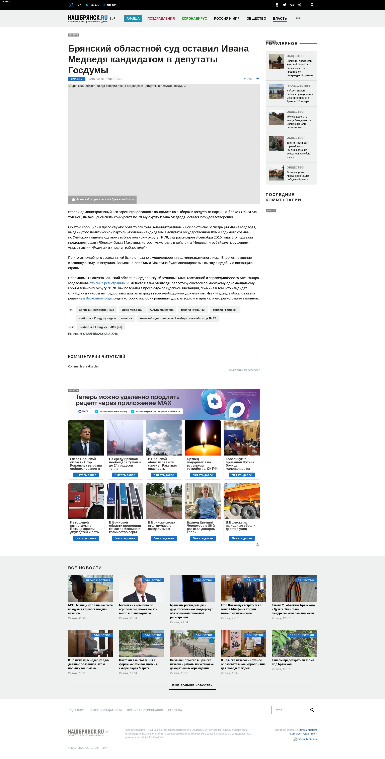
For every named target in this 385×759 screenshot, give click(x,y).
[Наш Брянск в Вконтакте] (292, 5)
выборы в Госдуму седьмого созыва (105, 318)
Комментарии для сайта (244, 370)
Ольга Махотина (161, 309)
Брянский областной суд (96, 309)
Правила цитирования (145, 710)
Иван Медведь (132, 309)
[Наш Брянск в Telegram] (299, 5)
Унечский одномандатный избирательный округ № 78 (178, 318)
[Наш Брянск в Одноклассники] (277, 5)
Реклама (175, 710)
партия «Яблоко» (225, 309)
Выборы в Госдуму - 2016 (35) (101, 327)
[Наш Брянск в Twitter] (284, 5)
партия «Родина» (193, 309)
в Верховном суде (97, 298)
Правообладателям (106, 710)
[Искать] (312, 710)
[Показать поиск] (312, 5)
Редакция (76, 710)
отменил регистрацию (107, 283)
